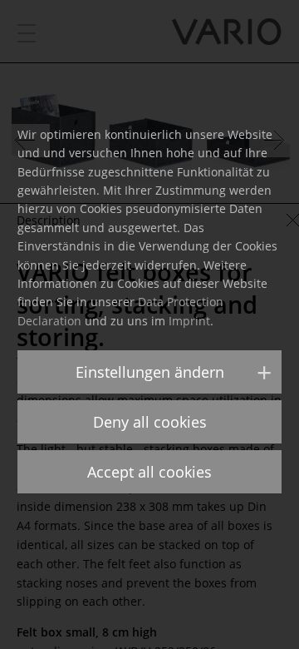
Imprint (189, 321)
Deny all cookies (150, 422)
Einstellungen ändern (150, 372)
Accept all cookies (149, 472)
